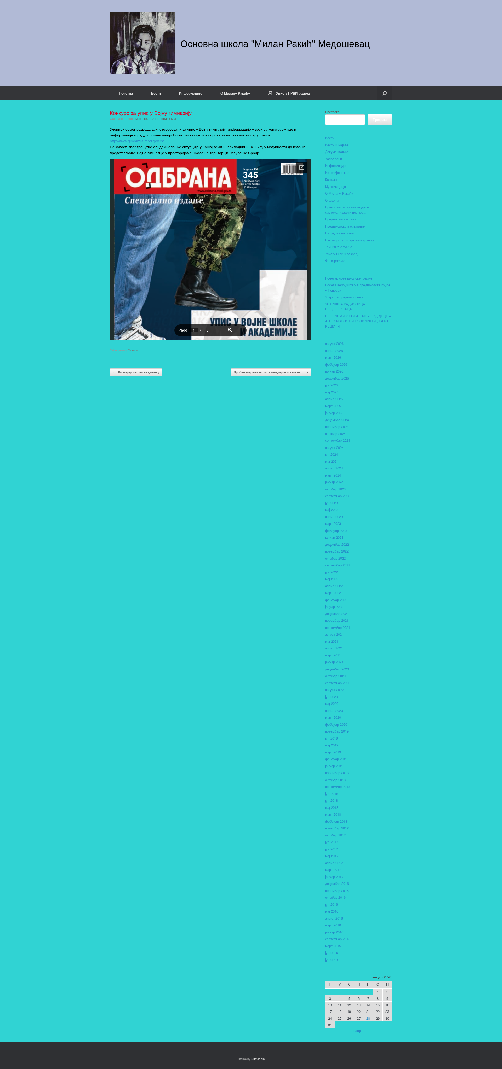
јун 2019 (331, 738)
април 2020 (334, 710)
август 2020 (334, 689)
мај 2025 (331, 392)
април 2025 (334, 398)
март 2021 (333, 655)
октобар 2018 (335, 779)
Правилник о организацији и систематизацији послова (347, 210)
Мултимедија (335, 186)
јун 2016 (331, 904)
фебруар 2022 (336, 599)
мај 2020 (331, 703)
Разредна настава (339, 232)
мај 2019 (331, 744)
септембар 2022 (337, 564)
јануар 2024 (334, 481)
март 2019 (333, 752)
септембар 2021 (337, 627)
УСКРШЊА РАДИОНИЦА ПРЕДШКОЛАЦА (345, 306)
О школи (332, 200)
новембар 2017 (337, 828)
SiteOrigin (258, 1058)
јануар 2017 (334, 876)
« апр (356, 1030)
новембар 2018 (337, 772)
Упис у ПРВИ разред (293, 93)
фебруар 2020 (336, 724)
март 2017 (333, 869)
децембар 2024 (337, 419)
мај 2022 (331, 578)
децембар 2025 (337, 378)
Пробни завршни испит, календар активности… (271, 372)
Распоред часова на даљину (136, 372)
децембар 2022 (337, 544)
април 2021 (334, 648)
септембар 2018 (337, 786)
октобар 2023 (335, 488)
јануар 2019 (334, 765)
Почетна (126, 93)
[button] (384, 93)
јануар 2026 (334, 371)
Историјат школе (338, 172)
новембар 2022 (337, 551)
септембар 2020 (337, 682)
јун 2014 (331, 952)
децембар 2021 (337, 613)
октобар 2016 (335, 897)
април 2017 (334, 862)
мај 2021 (331, 641)
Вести (156, 93)
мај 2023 (331, 509)
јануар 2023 (334, 537)
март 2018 (333, 814)
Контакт (331, 179)
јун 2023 (331, 502)
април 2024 (334, 468)
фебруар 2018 (336, 821)
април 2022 (334, 585)
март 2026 (333, 357)
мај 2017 (331, 855)
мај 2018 (331, 807)
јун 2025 (331, 384)
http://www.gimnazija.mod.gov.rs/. (137, 140)
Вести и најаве (336, 144)
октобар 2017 (335, 835)
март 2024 (333, 475)
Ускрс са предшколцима (344, 296)
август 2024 (334, 447)
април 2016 (334, 918)
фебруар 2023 (336, 530)
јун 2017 (331, 848)
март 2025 (333, 405)
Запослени (333, 158)
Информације (190, 93)
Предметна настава (340, 219)
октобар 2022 (335, 558)
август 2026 (334, 343)
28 (368, 1018)
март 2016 (333, 924)
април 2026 (334, 350)
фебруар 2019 (336, 758)
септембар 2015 (337, 938)
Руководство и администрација (349, 239)
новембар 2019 (337, 731)
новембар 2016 (337, 890)
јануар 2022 (334, 606)
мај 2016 (331, 911)
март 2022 (333, 592)
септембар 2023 (337, 495)
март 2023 (333, 523)
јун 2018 (331, 800)
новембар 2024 (337, 426)
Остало (133, 350)
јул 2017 (331, 841)
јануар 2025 (334, 412)
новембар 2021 (337, 620)
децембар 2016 (337, 883)
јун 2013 (331, 959)
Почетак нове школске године (348, 278)
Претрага (332, 111)
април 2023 (334, 516)
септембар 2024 (337, 440)
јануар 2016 (334, 931)
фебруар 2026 (336, 364)
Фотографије (335, 260)
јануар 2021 (334, 661)
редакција (168, 118)
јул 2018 (331, 793)
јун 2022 (331, 572)
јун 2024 (331, 454)
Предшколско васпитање (345, 226)
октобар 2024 (335, 433)
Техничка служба (338, 246)
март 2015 (333, 945)
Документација (336, 151)
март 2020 (333, 717)
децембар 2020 (337, 668)
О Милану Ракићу (235, 93)
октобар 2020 (335, 675)
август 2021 (334, 634)
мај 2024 (331, 461)
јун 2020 (331, 696)
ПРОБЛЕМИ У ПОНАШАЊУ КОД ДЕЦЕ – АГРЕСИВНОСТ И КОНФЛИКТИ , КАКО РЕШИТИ (358, 321)
